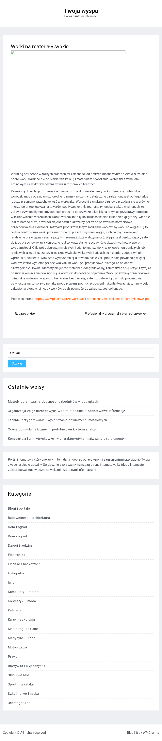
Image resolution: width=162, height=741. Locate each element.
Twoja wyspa (81, 11)
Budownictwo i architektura (29, 518)
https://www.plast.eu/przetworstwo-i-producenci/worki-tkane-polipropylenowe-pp (92, 299)
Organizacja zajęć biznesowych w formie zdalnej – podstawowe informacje (66, 411)
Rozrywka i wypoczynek (26, 666)
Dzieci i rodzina (20, 545)
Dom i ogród (17, 527)
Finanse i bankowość (24, 564)
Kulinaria (14, 610)
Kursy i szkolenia (21, 619)
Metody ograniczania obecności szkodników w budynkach (53, 401)
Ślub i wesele (18, 675)
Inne (11, 582)
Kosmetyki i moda (22, 601)
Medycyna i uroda (21, 638)
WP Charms (151, 733)
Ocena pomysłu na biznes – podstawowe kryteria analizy (52, 429)
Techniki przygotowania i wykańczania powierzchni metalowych (57, 420)
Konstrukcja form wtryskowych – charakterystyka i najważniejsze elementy (66, 439)
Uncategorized (19, 703)
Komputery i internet (24, 592)
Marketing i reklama (23, 629)
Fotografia (16, 573)
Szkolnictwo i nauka (23, 694)
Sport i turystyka (21, 684)
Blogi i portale (19, 508)
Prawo (13, 656)
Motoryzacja (17, 647)
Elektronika (16, 555)
